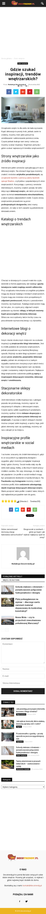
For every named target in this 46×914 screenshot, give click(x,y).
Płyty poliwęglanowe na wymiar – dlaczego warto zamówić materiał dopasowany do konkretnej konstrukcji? (28, 605)
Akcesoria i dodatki (23, 769)
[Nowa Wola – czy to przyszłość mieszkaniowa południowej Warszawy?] (7, 620)
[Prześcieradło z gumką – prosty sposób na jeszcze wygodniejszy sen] (7, 736)
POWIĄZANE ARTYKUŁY (12, 576)
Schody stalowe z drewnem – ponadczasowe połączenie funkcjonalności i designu (29, 590)
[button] (42, 3)
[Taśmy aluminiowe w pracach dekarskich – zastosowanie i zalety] (7, 764)
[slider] (9, 501)
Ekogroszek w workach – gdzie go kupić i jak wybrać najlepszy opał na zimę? (34, 533)
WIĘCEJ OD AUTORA (11, 580)
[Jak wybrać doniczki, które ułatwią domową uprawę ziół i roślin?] (7, 724)
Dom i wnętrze (22, 63)
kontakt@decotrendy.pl (32, 885)
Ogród (19, 727)
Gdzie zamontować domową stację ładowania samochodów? (12, 532)
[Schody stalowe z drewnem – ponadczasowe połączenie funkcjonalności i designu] (7, 589)
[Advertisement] (23, 31)
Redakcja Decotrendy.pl (17, 84)
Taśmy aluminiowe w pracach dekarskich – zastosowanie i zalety (28, 763)
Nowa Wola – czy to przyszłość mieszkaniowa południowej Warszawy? (28, 620)
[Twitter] (26, 901)
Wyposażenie (21, 714)
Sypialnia (20, 741)
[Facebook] (19, 901)
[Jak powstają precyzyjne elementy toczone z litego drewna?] (7, 712)
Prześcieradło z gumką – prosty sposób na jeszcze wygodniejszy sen (30, 736)
